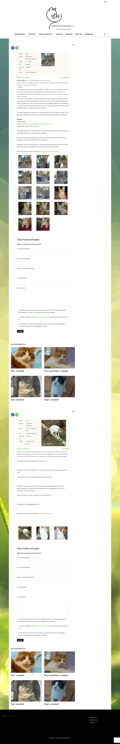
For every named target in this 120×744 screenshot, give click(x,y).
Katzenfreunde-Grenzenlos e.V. (63, 738)
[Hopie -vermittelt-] (59, 386)
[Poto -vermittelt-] (26, 357)
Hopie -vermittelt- (51, 400)
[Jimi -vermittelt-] (26, 386)
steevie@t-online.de (27, 124)
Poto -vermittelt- (18, 371)
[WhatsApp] (17, 48)
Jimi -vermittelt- (17, 400)
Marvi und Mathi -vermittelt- (56, 371)
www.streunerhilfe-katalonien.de (50, 151)
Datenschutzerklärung (42, 317)
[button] (105, 34)
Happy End (14, 367)
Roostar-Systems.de (11, 716)
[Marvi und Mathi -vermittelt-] (59, 357)
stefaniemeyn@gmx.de (44, 124)
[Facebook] (105, 2)
